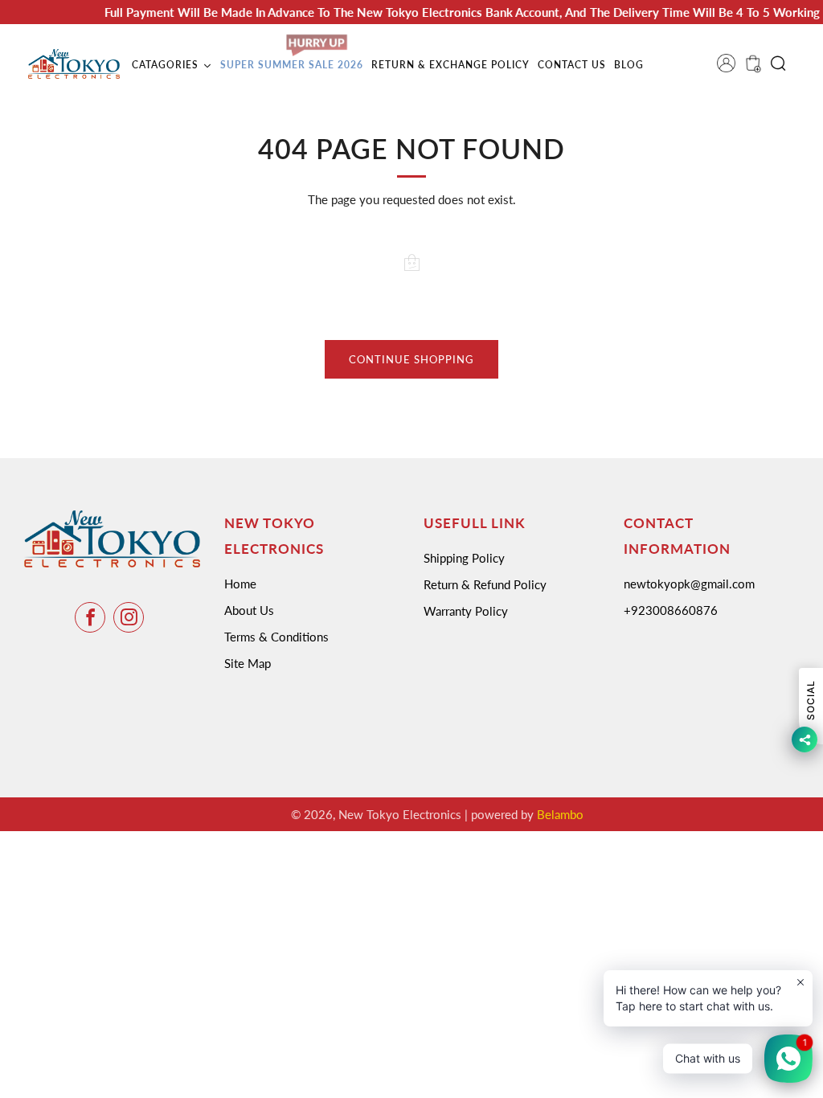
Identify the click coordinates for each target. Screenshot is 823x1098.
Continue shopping (411, 359)
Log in (731, 68)
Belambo (560, 814)
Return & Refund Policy (485, 584)
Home (240, 583)
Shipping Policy (464, 558)
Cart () (751, 68)
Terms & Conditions (276, 636)
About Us (249, 610)
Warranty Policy (466, 611)
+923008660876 (671, 610)
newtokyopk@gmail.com (689, 583)
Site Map (247, 663)
